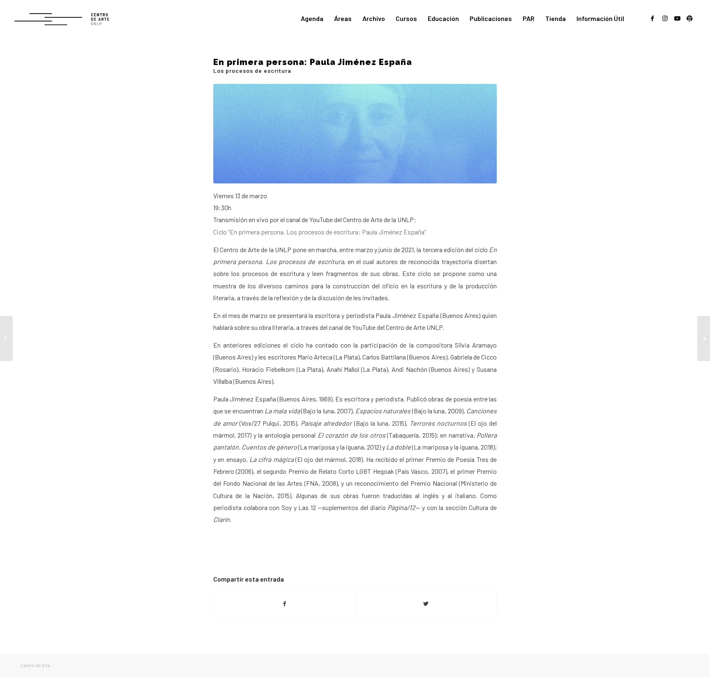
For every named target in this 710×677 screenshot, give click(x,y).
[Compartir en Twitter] (425, 603)
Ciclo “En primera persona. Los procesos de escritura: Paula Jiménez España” (319, 232)
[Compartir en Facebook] (284, 603)
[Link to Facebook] (652, 18)
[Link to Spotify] (689, 18)
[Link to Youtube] (677, 18)
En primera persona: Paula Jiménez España (312, 65)
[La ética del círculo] (6, 338)
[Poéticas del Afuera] (703, 338)
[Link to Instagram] (665, 18)
